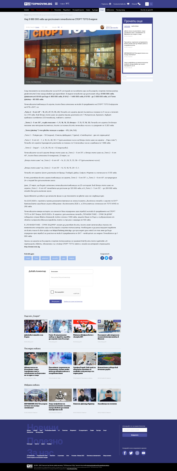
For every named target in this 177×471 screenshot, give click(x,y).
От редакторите (78, 10)
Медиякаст (66, 10)
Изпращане (55, 301)
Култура (95, 10)
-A (61, 27)
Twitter (131, 453)
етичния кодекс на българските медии (98, 465)
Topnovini (29, 466)
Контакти (52, 455)
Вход (147, 4)
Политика (57, 10)
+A (58, 27)
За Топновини (30, 455)
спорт (28, 258)
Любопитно (110, 10)
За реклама (61, 455)
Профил (49, 444)
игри (63, 258)
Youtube (143, 453)
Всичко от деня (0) (147, 10)
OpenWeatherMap (72, 468)
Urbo (67, 455)
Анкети (37, 444)
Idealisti (26, 10)
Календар (29, 444)
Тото (36, 258)
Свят (32, 10)
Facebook (124, 453)
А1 (51, 10)
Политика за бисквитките (94, 455)
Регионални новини (42, 10)
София (88, 10)
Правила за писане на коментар (73, 301)
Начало (29, 430)
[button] (106, 4)
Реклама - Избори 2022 (77, 455)
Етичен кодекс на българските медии (37, 457)
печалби (55, 258)
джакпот (45, 258)
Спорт (102, 10)
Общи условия (107, 455)
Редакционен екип (42, 455)
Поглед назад (120, 10)
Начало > (26, 15)
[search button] (151, 4)
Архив (43, 444)
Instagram (137, 453)
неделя (71, 258)
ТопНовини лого (38, 4)
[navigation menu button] (56, 3)
